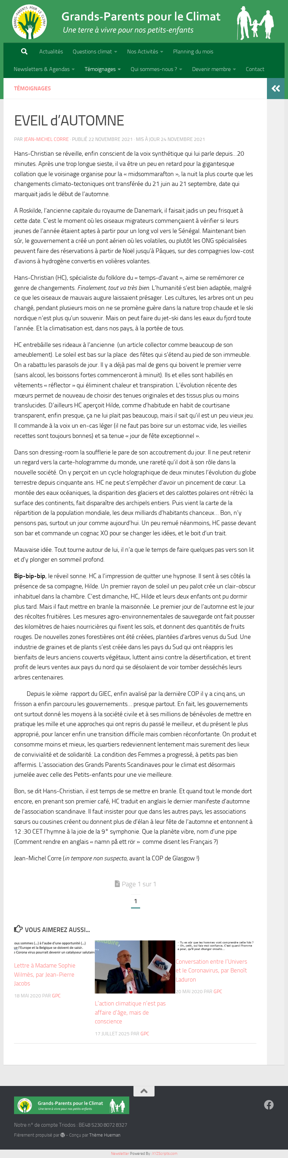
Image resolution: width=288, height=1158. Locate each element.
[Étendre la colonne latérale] (275, 88)
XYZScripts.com (164, 1153)
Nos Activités (142, 51)
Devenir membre (211, 69)
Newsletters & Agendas (42, 69)
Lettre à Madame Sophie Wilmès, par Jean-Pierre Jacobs (45, 974)
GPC (56, 996)
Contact (255, 69)
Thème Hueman (104, 1135)
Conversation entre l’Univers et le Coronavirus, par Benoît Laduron (211, 970)
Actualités (51, 51)
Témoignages (100, 69)
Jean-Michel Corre (46, 139)
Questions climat (92, 51)
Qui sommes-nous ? (154, 69)
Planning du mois (193, 51)
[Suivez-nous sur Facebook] (269, 1105)
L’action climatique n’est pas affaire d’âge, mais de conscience (130, 1012)
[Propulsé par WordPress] (62, 1135)
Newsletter (120, 1153)
